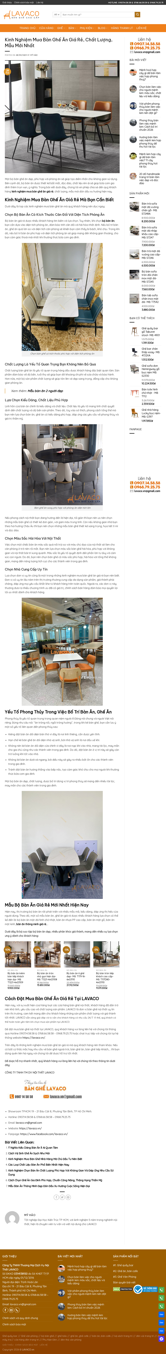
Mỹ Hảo (33, 55)
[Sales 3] (161, 1331)
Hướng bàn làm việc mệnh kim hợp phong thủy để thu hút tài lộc (150, 142)
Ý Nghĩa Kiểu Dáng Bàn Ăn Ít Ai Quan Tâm (33, 1147)
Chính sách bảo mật (24, 2)
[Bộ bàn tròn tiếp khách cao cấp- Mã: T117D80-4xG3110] (106, 954)
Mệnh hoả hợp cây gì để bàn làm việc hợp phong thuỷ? (149, 75)
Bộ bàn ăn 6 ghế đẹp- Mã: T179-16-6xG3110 (76, 976)
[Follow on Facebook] (5, 1310)
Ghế (60, 28)
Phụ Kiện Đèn (50, 1339)
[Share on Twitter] (62, 1197)
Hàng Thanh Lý (122, 28)
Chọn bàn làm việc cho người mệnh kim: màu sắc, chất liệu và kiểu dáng (150, 91)
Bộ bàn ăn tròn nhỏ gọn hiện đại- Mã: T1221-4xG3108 (47, 976)
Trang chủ (27, 28)
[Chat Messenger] (161, 1339)
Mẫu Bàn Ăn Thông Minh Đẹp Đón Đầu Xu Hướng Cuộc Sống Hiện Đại (49, 1186)
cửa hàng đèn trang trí (26, 1339)
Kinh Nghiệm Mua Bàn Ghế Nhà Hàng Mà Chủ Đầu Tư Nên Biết (45, 1159)
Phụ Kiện (86, 28)
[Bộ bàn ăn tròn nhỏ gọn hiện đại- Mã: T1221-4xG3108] (47, 954)
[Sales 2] (161, 1323)
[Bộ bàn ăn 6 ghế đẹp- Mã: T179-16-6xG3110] (77, 954)
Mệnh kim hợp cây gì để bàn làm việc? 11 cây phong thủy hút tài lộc (150, 160)
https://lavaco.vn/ (34, 1037)
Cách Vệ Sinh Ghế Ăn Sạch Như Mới (29, 1153)
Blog (101, 28)
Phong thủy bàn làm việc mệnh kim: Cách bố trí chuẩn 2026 (148, 125)
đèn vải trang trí (145, 1336)
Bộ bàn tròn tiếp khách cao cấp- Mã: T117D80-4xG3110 (105, 978)
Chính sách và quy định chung (20, 1318)
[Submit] (137, 14)
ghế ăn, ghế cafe (79, 1336)
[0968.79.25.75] (161, 1306)
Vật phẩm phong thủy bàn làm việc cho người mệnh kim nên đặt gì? (149, 108)
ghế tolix (62, 1336)
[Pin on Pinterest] (68, 1197)
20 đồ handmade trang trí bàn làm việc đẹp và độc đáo (149, 179)
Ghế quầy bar (9, 1336)
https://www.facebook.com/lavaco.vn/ (44, 1134)
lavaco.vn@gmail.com (29, 1122)
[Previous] (5, 968)
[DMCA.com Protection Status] (123, 1289)
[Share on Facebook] (56, 1197)
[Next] (119, 968)
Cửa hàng (46, 28)
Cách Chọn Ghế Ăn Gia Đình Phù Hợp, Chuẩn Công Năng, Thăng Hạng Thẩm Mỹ (55, 1180)
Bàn (71, 28)
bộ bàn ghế (47, 1336)
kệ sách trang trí (123, 1336)
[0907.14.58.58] (161, 1290)
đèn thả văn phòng (71, 1339)
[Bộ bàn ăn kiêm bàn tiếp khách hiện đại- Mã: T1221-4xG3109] (18, 954)
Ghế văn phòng (29, 1336)
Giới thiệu (7, 2)
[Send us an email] (11, 1310)
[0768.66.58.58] (161, 1298)
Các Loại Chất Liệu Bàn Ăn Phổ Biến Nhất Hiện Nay (38, 1164)
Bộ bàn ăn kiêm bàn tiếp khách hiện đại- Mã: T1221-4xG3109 (16, 978)
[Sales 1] (161, 1315)
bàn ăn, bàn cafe (101, 1336)
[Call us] (17, 1310)
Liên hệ (39, 2)
